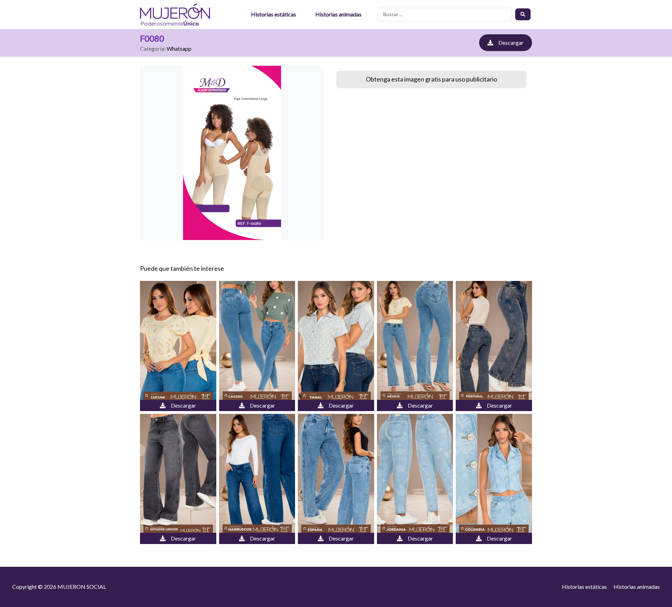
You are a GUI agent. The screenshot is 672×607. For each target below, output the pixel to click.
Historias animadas (338, 14)
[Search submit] (523, 14)
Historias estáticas (273, 14)
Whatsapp (179, 48)
